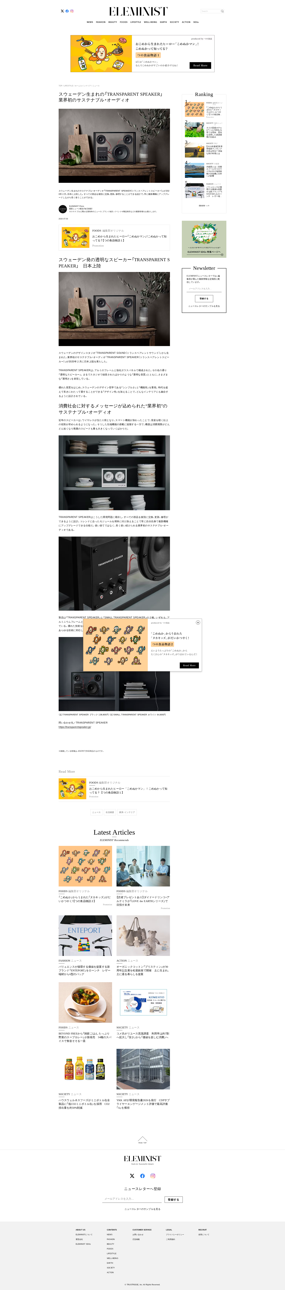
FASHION (101, 22)
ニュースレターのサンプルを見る (204, 306)
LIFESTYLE (135, 22)
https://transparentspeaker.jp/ (75, 727)
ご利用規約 (170, 1239)
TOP (61, 86)
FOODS (124, 22)
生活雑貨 (110, 812)
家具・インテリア (127, 812)
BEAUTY (113, 22)
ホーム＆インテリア (82, 86)
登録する (204, 298)
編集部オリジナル (218, 103)
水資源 (216, 164)
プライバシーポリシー (175, 1234)
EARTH (163, 22)
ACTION (186, 22)
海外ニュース (218, 124)
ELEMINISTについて (84, 1234)
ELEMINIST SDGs (83, 1244)
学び (215, 143)
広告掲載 (136, 1239)
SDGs (196, 22)
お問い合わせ (138, 1234)
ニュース (96, 86)
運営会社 (79, 1239)
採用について (203, 1234)
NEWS (90, 22)
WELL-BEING (150, 22)
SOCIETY (174, 22)
